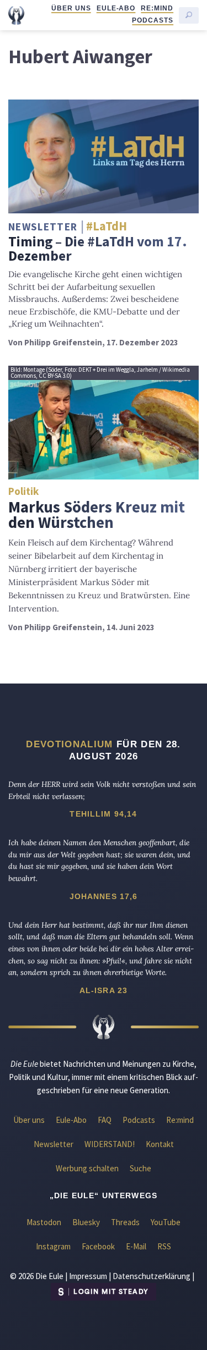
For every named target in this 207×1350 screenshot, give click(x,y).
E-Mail (136, 1246)
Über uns (71, 8)
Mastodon (43, 1222)
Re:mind (157, 8)
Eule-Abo (116, 8)
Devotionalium (69, 744)
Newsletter (53, 1144)
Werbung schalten (87, 1168)
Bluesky (86, 1222)
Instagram (53, 1246)
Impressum (88, 1276)
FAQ (105, 1120)
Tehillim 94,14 (103, 813)
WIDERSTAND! (109, 1144)
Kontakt (160, 1144)
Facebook (98, 1246)
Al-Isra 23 (103, 990)
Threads (125, 1222)
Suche (140, 1168)
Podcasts (152, 20)
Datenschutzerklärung (151, 1276)
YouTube (166, 1222)
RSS (164, 1246)
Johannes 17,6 (104, 896)
